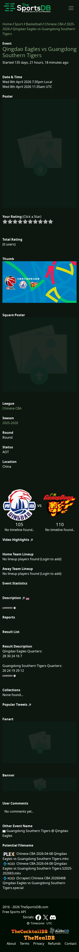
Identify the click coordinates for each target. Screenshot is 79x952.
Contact (71, 943)
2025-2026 (10, 423)
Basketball (34, 24)
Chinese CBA (54, 24)
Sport (19, 24)
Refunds (54, 943)
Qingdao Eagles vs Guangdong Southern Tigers (39, 52)
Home (7, 24)
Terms (24, 943)
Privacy (38, 943)
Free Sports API (14, 912)
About (11, 943)
